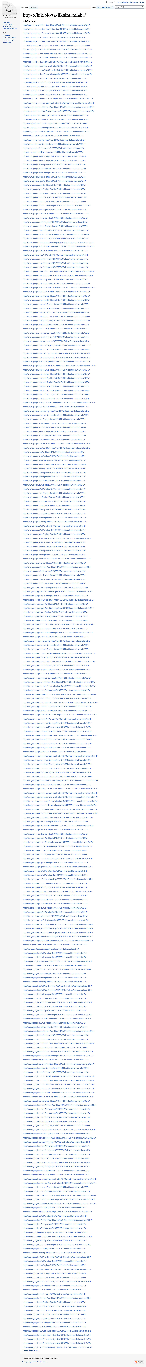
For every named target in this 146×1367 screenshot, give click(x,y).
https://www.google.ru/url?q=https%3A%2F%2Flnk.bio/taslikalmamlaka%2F (53, 555)
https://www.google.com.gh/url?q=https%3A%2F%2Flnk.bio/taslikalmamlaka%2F (55, 321)
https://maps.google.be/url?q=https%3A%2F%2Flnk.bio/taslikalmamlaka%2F (54, 982)
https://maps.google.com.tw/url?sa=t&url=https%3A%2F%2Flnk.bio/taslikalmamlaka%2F (58, 1204)
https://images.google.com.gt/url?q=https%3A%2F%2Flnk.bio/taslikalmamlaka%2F (56, 748)
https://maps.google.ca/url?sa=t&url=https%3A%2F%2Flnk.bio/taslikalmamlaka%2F (56, 1002)
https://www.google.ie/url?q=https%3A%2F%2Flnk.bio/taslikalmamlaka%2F (53, 473)
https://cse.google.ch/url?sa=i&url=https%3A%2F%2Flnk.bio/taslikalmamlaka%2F (56, 41)
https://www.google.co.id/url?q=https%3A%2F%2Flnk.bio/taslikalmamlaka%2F (54, 218)
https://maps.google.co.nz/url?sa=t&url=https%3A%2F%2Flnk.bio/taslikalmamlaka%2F (58, 1076)
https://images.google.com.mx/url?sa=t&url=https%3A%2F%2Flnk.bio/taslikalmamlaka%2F (59, 781)
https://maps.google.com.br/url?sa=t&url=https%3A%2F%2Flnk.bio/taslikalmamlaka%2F (58, 1130)
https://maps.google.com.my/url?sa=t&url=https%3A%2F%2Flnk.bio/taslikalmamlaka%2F (59, 1183)
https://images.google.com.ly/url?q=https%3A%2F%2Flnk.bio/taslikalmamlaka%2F (56, 772)
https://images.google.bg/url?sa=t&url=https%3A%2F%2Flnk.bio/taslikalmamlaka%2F (57, 608)
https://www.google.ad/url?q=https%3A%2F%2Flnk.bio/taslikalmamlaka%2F (53, 156)
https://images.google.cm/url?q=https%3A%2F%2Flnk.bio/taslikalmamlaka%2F (55, 637)
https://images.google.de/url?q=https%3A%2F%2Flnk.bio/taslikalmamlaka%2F (54, 822)
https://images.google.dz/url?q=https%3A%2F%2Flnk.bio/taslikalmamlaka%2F (54, 834)
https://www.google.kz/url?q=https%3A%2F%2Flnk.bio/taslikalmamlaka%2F (53, 493)
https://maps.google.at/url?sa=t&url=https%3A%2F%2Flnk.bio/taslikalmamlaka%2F (56, 969)
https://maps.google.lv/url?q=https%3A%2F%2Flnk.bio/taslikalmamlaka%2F (53, 1327)
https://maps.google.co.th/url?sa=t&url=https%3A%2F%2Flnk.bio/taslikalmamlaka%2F (57, 1080)
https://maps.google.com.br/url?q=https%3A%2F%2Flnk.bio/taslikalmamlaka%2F (55, 1126)
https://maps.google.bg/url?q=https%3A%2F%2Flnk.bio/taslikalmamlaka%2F (54, 994)
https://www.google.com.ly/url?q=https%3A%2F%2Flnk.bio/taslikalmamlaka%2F (55, 341)
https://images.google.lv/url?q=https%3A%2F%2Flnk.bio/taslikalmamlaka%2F (54, 916)
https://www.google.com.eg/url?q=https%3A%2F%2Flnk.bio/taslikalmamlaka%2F (55, 316)
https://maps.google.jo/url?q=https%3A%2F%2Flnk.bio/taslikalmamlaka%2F (53, 1302)
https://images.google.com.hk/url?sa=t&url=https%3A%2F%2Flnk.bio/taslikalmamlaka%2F (59, 756)
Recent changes (8, 24)
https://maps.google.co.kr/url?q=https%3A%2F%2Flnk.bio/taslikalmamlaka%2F (55, 1072)
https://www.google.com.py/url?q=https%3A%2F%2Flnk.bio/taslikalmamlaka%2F (55, 390)
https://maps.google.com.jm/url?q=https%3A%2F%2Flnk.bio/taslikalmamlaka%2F (56, 1167)
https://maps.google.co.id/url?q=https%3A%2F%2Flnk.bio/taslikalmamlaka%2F (55, 1039)
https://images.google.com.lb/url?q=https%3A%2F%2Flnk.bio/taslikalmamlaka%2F (56, 768)
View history (106, 7)
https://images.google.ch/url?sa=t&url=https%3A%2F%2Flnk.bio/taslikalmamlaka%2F (57, 624)
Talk (118, 2)
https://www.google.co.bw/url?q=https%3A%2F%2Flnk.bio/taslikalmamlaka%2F (55, 214)
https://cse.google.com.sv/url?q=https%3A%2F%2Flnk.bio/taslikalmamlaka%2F (55, 119)
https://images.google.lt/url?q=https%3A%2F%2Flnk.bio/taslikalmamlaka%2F (54, 908)
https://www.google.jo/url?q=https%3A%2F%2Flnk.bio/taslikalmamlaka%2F (53, 489)
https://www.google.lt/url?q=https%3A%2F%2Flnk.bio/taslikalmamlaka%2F (53, 505)
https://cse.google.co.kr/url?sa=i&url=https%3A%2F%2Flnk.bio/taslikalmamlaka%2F (57, 66)
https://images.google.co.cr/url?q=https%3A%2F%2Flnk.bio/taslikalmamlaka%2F (55, 645)
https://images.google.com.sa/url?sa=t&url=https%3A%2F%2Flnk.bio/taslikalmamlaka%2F (59, 797)
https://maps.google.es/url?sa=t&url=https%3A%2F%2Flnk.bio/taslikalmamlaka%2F (56, 1236)
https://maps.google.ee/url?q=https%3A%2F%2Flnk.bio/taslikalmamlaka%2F (54, 1232)
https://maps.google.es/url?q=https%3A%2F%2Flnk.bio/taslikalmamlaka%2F (54, 1241)
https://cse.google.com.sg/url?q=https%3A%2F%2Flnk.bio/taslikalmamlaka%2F (55, 115)
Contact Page (7, 42)
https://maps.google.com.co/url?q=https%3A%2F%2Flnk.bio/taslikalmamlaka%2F (56, 1134)
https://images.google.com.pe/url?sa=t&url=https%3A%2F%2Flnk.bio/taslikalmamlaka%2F (59, 789)
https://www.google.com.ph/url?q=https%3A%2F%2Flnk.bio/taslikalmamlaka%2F (55, 382)
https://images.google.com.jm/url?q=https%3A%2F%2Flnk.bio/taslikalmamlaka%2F (56, 760)
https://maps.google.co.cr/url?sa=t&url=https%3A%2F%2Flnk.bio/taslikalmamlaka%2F (57, 1031)
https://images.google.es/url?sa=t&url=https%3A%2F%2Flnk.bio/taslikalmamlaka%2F (57, 842)
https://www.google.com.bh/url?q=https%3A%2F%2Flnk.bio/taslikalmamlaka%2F (55, 296)
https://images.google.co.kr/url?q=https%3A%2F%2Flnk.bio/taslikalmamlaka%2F (55, 674)
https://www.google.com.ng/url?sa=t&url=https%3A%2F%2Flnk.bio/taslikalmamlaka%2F (58, 366)
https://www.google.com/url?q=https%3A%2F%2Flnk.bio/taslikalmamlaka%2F (54, 280)
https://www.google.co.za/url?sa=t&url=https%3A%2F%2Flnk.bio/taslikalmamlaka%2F (57, 271)
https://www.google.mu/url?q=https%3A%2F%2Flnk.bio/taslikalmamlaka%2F (54, 522)
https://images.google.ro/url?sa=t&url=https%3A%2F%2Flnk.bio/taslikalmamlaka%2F (57, 937)
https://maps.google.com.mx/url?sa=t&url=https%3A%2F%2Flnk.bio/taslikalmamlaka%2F (59, 1179)
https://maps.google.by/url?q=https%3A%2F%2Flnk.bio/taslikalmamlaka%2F (54, 998)
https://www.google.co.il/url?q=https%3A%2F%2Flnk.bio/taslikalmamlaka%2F (54, 222)
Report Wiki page (8, 40)
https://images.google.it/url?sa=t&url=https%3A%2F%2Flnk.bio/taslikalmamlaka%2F (57, 891)
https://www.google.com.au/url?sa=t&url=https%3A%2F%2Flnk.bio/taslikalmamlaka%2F (58, 288)
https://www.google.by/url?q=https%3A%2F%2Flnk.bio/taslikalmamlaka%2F (53, 189)
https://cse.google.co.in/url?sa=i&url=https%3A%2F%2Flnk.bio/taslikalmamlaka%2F (57, 58)
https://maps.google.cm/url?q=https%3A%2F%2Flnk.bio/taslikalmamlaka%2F (54, 1027)
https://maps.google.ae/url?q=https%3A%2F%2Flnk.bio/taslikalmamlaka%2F (54, 957)
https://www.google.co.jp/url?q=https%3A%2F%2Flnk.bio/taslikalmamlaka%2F (54, 226)
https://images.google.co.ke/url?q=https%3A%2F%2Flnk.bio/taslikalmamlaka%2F (56, 670)
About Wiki (35, 1362)
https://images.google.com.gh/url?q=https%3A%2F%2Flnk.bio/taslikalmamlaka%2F (56, 744)
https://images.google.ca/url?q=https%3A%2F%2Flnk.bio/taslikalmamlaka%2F (54, 620)
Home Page (6, 35)
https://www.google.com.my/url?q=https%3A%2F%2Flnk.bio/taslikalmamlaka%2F (56, 358)
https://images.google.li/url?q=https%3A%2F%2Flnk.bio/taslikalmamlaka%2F (54, 904)
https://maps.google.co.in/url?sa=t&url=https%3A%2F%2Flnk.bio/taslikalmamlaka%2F (57, 1056)
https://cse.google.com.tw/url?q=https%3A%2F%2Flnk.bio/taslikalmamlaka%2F (55, 128)
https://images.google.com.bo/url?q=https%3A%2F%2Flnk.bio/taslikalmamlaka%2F (56, 711)
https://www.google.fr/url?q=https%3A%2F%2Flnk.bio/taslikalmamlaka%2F (53, 452)
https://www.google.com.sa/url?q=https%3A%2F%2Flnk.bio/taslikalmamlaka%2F (55, 395)
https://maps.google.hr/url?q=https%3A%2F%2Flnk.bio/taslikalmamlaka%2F (53, 1273)
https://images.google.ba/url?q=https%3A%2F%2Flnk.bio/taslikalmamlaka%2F (54, 596)
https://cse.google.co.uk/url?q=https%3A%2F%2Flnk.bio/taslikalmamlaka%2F (54, 86)
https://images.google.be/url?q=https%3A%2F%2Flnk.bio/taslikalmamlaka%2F (54, 604)
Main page (24, 7)
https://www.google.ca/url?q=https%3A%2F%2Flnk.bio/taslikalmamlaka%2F (53, 193)
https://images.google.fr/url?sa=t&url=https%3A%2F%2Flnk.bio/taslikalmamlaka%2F (57, 859)
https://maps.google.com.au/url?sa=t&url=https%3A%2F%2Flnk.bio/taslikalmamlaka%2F (58, 1105)
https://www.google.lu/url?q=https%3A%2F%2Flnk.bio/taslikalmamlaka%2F (53, 510)
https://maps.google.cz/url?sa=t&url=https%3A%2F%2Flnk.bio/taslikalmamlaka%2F (56, 1212)
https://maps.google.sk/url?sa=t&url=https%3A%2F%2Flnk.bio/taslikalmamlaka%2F (56, 1347)
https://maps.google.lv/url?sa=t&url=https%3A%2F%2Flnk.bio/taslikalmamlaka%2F (56, 1331)
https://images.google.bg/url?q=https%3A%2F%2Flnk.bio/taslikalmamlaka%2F (54, 612)
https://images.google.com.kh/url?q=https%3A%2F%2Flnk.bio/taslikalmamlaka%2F (56, 764)
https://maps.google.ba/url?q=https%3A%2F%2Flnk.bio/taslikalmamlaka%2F (54, 978)
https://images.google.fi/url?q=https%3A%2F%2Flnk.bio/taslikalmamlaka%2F (54, 850)
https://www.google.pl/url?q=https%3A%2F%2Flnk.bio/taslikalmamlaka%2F (53, 530)
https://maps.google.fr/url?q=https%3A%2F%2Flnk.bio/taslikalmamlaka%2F (53, 1253)
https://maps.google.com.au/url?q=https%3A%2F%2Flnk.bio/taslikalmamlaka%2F (56, 1109)
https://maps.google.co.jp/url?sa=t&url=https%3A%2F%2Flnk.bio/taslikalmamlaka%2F (57, 1064)
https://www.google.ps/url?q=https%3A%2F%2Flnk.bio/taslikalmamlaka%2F (53, 534)
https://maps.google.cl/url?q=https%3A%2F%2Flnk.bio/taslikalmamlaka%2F (53, 1023)
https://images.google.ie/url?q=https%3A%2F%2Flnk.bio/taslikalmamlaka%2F (54, 883)
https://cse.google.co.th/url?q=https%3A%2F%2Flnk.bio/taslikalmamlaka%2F (54, 78)
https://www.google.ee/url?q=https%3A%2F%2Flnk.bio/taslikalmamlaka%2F (53, 431)
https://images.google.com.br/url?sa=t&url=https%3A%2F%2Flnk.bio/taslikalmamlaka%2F (59, 715)
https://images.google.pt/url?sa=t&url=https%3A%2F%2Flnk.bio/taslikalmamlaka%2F (57, 933)
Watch (112, 7)
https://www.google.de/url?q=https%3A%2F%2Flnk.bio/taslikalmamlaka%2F (53, 423)
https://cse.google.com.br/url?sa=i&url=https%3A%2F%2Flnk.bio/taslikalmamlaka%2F (57, 107)
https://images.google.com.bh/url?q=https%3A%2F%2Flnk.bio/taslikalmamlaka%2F (56, 707)
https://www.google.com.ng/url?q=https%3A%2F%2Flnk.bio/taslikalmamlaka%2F (55, 362)
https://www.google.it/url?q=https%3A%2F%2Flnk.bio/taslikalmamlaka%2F (53, 485)
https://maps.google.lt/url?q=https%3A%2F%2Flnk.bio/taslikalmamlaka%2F (53, 1319)
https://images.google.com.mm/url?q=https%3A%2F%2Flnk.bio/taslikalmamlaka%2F (57, 776)
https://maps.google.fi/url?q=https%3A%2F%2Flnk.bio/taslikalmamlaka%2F (53, 1249)
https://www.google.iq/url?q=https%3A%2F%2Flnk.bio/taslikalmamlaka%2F (53, 477)
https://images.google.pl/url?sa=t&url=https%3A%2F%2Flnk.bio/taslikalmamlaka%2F (57, 928)
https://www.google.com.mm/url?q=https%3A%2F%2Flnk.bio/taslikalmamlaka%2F (56, 345)
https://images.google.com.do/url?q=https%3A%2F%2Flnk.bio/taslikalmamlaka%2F (56, 731)
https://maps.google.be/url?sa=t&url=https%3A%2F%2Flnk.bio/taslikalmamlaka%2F (56, 986)
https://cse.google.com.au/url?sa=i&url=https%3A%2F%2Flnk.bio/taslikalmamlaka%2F (58, 103)
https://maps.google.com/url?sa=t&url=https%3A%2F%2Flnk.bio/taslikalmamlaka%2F (57, 1097)
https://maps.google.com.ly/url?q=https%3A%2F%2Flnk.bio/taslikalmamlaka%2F (55, 1175)
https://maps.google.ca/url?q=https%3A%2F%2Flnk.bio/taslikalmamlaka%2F (54, 1006)
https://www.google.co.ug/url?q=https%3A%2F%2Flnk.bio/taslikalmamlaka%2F (55, 255)
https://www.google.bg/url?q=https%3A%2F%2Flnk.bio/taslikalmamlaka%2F (53, 181)
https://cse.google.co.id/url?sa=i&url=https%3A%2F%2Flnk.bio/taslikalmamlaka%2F (57, 50)
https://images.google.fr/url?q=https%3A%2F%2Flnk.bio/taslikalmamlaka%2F (54, 854)
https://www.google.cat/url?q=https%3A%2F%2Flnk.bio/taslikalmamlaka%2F (54, 197)
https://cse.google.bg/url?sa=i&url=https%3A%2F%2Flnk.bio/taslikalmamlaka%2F (56, 33)
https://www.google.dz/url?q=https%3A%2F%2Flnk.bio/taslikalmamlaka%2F (53, 427)
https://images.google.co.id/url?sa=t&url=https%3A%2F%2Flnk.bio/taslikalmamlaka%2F (58, 653)
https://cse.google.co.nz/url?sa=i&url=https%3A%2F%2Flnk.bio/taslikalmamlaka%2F (57, 70)
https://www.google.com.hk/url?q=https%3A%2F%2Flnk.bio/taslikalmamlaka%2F (55, 329)
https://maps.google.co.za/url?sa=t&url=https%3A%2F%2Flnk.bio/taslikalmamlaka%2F (58, 1093)
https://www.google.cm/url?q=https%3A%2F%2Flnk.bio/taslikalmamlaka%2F (54, 210)
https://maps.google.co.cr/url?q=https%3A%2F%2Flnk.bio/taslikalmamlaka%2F (55, 1035)
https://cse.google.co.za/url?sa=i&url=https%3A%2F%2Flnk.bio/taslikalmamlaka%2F (57, 99)
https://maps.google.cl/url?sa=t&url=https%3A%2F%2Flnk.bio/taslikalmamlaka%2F (56, 1019)
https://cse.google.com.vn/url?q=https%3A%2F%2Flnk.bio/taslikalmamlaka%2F (55, 132)
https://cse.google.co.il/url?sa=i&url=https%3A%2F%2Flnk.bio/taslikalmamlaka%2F (56, 54)
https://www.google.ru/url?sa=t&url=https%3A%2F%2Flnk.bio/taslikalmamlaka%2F (56, 559)
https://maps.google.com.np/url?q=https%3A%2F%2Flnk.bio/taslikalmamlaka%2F (56, 1191)
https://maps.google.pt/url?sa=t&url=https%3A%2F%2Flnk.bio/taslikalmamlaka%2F (56, 1343)
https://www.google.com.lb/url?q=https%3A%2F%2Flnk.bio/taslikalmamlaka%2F (55, 337)
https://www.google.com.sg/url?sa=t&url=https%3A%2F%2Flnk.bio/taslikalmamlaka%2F (58, 403)
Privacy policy (26, 1362)
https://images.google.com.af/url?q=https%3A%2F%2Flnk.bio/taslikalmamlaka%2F (56, 698)
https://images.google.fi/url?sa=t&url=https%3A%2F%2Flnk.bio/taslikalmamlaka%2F (57, 846)
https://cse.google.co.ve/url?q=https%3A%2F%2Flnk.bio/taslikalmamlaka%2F (54, 91)
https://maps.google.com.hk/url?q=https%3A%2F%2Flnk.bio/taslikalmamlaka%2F (56, 1162)
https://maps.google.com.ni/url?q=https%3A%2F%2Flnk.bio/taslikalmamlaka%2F (55, 1187)
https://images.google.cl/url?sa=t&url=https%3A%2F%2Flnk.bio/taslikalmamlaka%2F (57, 633)
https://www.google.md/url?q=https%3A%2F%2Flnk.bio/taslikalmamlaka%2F (54, 518)
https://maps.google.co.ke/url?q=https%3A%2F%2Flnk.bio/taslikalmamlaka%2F (55, 1068)
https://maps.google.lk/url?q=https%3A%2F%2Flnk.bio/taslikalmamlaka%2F (53, 1314)
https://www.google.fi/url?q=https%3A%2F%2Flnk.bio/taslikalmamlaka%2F (53, 440)
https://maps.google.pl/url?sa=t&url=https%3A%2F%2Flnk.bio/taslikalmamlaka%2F (56, 1339)
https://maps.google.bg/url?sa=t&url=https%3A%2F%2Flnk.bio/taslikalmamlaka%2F (56, 990)
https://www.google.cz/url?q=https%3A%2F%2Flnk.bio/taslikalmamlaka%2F (53, 419)
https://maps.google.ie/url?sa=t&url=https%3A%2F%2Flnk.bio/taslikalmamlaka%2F (56, 1282)
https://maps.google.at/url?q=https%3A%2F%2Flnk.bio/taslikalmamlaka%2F (53, 974)
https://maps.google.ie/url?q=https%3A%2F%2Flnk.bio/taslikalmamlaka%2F (53, 1277)
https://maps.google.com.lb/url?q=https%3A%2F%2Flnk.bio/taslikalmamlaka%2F (55, 1171)
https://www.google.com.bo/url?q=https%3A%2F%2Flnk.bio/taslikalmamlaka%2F (55, 300)
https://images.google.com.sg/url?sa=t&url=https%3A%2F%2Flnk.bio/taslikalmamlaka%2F (59, 801)
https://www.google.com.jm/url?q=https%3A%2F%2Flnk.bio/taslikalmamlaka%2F (55, 333)
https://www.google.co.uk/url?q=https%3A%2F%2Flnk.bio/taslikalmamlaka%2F (55, 259)
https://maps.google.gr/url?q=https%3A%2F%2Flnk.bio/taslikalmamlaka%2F (53, 1265)
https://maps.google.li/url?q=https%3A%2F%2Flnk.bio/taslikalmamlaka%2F (53, 1310)
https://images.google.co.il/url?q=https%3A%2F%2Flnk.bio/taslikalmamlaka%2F (55, 657)
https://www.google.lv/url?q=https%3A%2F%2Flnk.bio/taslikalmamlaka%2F (53, 514)
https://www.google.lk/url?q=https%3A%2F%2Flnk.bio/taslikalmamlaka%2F (53, 501)
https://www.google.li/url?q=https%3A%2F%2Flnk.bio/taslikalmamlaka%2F (53, 497)
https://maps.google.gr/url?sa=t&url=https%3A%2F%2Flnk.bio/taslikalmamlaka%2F (56, 1269)
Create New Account (9, 37)
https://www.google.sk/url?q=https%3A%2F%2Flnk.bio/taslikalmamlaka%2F (53, 575)
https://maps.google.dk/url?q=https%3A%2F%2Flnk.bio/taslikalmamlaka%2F (54, 1224)
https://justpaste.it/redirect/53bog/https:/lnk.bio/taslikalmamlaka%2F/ (50, 949)
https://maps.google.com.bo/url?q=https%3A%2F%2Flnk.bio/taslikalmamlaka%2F (56, 1121)
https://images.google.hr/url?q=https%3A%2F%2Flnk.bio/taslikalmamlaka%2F (54, 875)
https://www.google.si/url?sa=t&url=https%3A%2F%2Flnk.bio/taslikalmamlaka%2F (56, 567)
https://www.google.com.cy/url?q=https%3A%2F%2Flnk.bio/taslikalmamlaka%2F (55, 312)
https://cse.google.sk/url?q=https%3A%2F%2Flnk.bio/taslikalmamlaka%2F (53, 140)
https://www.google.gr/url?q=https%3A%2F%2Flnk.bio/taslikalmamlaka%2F (53, 460)
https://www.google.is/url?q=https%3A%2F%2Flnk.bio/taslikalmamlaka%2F (53, 481)
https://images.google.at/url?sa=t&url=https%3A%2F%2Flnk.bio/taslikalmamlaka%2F (57, 592)
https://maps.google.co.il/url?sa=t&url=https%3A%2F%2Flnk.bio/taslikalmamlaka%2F (57, 1052)
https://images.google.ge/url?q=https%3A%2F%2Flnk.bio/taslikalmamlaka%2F (54, 863)
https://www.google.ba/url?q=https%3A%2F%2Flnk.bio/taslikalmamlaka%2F (53, 173)
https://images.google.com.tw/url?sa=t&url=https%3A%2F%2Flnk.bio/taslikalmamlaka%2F (59, 809)
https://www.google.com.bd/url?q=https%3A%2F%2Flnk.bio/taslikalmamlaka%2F (55, 292)
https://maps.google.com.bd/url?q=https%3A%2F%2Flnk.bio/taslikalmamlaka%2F (56, 1113)
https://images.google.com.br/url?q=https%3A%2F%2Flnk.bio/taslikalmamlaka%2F (56, 719)
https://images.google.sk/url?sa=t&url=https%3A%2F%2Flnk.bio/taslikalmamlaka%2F (57, 941)
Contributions (124, 2)
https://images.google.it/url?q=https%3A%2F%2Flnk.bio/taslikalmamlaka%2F (54, 896)
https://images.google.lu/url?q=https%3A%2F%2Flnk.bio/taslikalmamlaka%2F (54, 912)
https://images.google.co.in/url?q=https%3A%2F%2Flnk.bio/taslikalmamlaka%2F (55, 666)
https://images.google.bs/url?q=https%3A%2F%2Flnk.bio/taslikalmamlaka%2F (54, 616)
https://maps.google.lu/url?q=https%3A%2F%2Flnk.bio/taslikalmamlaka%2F (53, 1323)
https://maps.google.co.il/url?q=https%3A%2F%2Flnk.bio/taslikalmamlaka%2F (54, 1047)
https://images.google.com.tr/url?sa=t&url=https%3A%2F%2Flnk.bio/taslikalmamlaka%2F (59, 805)
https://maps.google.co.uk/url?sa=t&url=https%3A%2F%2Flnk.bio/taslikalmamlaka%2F (58, 1084)
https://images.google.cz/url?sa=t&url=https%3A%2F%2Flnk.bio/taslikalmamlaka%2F (57, 818)
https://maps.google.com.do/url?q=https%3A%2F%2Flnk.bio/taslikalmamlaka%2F (56, 1146)
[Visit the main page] (10, 9)
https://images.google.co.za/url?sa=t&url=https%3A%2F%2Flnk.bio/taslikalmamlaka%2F (58, 694)
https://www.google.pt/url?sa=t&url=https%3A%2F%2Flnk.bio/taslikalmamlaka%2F (56, 538)
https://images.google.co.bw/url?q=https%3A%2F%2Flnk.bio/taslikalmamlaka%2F (56, 641)
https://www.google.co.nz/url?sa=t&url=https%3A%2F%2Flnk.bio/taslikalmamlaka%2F (57, 243)
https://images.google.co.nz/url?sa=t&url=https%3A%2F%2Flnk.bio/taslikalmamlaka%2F (58, 682)
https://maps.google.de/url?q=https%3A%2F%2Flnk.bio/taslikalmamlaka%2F (54, 1216)
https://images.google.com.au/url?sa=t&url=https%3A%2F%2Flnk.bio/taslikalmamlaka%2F (59, 703)
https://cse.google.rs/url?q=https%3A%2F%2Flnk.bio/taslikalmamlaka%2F (53, 136)
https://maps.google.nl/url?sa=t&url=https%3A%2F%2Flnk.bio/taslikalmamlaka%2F (56, 1335)
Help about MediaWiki (10, 29)
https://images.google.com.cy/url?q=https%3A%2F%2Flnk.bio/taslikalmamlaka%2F (56, 727)
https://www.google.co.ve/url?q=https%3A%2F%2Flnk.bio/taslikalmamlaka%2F (55, 263)
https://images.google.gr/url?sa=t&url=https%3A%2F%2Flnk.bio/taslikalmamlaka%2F (57, 867)
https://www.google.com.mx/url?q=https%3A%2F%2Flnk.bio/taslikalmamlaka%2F (56, 353)
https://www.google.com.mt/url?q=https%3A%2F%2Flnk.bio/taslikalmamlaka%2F (55, 349)
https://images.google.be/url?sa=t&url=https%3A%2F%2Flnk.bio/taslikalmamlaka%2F (57, 600)
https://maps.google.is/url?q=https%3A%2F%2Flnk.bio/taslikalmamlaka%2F (53, 1290)
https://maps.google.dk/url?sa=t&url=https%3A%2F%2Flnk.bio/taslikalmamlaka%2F (56, 1220)
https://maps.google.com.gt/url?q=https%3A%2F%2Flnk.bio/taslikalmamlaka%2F (55, 1158)
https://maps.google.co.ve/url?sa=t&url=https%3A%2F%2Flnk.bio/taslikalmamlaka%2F (58, 1089)
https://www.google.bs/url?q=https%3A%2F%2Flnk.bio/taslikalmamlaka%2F (53, 185)
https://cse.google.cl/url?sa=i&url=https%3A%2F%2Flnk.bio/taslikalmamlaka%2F (55, 45)
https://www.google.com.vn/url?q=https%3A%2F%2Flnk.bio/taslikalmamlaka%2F (55, 415)
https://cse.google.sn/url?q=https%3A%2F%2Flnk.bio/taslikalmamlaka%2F (53, 144)
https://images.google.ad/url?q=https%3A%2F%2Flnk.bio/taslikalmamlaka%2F (54, 588)
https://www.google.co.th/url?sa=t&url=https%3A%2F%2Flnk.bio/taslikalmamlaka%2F (57, 247)
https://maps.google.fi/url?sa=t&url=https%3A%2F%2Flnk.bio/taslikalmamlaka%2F (56, 1245)
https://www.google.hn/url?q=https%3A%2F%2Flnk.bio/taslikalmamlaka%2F (53, 464)
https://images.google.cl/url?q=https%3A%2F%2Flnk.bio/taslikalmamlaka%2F (54, 629)
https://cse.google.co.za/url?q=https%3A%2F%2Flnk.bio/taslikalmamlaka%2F (54, 95)
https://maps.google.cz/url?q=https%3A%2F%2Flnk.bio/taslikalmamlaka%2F (54, 1208)
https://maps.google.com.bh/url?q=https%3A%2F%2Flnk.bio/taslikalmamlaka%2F (56, 1117)
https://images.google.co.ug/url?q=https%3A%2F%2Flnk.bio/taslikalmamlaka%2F (56, 690)
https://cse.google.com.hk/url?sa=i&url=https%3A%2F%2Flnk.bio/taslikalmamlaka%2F (58, 111)
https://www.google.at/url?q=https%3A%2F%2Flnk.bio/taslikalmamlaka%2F (53, 165)
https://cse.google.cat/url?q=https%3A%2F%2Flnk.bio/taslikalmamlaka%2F (53, 37)
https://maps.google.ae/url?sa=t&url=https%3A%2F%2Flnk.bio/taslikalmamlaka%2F (56, 961)
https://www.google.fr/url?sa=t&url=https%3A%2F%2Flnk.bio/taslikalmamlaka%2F (56, 448)
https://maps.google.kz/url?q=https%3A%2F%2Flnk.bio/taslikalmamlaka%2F (54, 1306)
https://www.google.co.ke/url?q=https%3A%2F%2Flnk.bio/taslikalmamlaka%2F (55, 230)
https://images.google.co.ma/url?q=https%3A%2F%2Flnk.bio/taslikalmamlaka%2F (56, 678)
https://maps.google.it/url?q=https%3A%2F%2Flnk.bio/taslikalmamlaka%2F (53, 1294)
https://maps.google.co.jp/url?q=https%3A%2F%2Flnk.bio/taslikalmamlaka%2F (55, 1060)
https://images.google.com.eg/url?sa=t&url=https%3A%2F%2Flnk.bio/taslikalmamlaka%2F (59, 735)
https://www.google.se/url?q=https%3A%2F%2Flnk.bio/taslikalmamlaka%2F (53, 563)
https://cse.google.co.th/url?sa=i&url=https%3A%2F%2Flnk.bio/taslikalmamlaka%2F (57, 74)
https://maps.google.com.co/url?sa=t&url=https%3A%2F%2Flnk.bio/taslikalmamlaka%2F (58, 1138)
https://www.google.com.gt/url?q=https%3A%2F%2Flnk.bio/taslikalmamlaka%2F (55, 325)
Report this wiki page (31, 1350)
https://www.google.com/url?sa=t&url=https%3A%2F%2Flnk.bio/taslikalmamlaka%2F (57, 275)
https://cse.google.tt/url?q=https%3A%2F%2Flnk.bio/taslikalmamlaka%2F (52, 152)
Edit (98, 7)
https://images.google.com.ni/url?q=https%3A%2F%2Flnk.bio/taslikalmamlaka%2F (56, 785)
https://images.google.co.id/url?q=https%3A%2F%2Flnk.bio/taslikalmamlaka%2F (55, 649)
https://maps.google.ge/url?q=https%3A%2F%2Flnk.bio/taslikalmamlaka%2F (54, 1261)
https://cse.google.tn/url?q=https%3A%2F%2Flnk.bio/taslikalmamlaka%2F (53, 148)
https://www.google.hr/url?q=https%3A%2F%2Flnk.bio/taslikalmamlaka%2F (53, 468)
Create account (134, 2)
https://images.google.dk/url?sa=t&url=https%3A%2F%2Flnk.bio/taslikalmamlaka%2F (57, 826)
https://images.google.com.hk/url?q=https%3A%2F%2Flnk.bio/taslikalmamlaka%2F (56, 752)
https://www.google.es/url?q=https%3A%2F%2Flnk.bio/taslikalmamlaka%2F (53, 436)
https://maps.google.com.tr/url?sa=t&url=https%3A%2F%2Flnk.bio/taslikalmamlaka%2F (58, 1199)
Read (94, 7)
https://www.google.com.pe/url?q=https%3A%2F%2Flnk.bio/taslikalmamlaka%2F (55, 378)
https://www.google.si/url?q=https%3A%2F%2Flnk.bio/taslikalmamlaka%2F (53, 571)
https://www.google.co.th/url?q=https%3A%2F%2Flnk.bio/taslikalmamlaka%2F (54, 251)
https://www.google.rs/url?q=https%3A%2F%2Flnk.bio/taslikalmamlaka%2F (53, 551)
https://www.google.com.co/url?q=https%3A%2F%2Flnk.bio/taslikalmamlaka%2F (55, 304)
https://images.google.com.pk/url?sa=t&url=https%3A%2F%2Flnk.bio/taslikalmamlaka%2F (59, 793)
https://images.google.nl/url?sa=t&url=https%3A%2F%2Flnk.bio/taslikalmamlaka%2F (57, 924)
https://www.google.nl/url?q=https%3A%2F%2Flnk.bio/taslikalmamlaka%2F (53, 526)
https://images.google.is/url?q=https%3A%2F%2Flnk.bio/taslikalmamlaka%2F (54, 887)
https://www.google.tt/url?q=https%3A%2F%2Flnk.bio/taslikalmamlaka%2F (53, 583)
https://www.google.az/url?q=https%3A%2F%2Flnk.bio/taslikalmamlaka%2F (53, 169)
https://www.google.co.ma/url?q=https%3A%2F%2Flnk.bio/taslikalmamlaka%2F (55, 234)
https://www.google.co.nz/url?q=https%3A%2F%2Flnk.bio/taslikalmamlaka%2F (55, 238)
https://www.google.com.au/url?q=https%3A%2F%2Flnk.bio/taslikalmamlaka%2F (55, 284)
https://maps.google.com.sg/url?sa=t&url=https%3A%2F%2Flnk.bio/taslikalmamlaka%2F (58, 1195)
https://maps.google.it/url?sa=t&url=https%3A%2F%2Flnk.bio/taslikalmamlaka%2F (56, 1298)
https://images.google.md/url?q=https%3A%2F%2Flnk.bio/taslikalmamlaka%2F (55, 920)
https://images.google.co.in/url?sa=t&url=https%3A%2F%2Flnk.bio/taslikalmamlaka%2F (58, 661)
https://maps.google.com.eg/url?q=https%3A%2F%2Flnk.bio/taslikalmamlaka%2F (56, 1154)
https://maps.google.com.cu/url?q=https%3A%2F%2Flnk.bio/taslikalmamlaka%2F (56, 1142)
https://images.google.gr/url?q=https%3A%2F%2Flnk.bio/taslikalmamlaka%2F (54, 871)
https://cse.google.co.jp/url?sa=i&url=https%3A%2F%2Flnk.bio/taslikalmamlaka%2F (57, 62)
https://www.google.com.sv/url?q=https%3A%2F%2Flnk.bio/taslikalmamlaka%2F (55, 407)
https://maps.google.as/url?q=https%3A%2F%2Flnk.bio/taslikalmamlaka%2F (54, 965)
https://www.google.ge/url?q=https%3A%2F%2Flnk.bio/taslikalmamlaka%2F (53, 456)
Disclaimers (44, 1362)
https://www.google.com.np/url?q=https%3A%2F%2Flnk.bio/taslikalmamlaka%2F (55, 370)
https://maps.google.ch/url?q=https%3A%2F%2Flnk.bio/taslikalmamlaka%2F (54, 1011)
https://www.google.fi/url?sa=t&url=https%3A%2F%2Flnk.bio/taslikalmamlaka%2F (56, 444)
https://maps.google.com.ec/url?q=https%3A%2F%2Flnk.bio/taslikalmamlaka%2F (56, 1150)
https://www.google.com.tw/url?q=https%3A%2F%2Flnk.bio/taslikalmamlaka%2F (55, 411)
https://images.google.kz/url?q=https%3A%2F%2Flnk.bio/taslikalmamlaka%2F (54, 900)
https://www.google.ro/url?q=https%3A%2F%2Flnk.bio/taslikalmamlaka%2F (53, 546)
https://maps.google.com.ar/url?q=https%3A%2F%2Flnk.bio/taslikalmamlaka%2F (55, 1101)
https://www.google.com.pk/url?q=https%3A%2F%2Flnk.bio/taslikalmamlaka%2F (55, 386)
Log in (142, 2)
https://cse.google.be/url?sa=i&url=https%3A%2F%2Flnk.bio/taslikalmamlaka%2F (56, 29)
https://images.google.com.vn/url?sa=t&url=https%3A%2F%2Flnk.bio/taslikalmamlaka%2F (59, 813)
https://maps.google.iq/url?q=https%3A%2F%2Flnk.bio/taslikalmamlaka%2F (53, 1286)
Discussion (33, 7)
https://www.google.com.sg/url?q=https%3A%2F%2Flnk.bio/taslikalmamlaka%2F (55, 399)
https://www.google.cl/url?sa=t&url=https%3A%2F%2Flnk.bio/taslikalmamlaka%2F (56, 206)
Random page (7, 26)
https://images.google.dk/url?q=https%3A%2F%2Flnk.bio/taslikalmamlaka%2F (54, 830)
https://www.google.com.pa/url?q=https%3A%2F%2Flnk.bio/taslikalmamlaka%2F (55, 374)
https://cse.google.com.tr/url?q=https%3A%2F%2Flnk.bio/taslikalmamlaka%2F (54, 123)
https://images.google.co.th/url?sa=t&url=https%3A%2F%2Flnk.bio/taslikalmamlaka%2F (58, 686)
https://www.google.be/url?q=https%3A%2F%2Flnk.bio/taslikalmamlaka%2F (53, 177)
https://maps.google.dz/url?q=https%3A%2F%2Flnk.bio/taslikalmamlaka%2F (54, 1228)
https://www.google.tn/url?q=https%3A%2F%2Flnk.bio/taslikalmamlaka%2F (53, 579)
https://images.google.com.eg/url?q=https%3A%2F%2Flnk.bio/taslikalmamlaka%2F (56, 739)
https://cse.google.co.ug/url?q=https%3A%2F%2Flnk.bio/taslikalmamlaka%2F (54, 82)
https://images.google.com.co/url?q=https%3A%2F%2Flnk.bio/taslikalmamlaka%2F (56, 723)
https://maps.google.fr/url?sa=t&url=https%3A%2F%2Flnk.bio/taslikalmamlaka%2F (56, 1257)
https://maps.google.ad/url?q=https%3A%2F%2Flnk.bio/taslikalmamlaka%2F (54, 953)
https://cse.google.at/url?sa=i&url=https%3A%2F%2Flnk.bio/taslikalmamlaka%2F (55, 25)
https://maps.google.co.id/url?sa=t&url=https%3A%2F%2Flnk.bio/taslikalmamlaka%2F (57, 1043)
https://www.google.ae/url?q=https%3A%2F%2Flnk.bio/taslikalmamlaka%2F (53, 160)
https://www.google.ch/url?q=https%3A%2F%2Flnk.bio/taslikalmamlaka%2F (53, 201)
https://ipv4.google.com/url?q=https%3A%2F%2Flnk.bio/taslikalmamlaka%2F (54, 945)
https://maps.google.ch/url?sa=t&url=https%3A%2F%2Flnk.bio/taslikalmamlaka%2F (56, 1015)
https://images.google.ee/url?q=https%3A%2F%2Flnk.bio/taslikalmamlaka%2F (54, 838)
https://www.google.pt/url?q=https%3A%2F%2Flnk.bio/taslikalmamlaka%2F (53, 542)
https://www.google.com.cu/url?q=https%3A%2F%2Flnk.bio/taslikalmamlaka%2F (55, 308)
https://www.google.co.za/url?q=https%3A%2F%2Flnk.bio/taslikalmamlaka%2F (55, 267)
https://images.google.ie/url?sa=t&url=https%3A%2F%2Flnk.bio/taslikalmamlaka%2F (57, 879)
